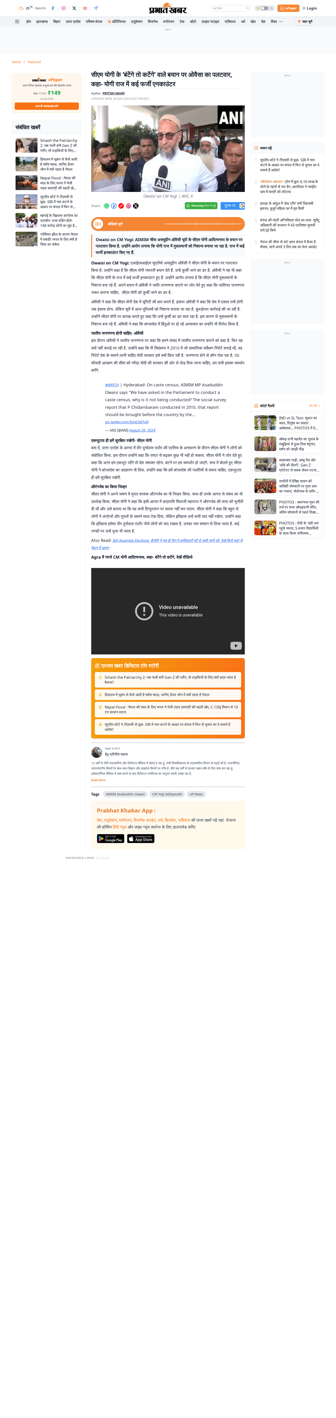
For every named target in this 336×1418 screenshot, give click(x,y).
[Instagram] (63, 8)
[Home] (168, 8)
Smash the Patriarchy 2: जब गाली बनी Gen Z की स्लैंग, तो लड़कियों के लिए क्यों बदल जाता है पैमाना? (170, 680)
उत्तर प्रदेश (73, 21)
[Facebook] (52, 8)
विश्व (274, 21)
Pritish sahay (114, 93)
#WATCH (112, 384)
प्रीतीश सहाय (119, 754)
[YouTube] (85, 8)
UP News (196, 794)
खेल (253, 21)
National (34, 62)
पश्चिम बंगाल (94, 21)
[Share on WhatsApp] (106, 206)
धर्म (243, 21)
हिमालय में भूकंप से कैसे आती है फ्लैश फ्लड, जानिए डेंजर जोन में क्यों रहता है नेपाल (157, 694)
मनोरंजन (168, 21)
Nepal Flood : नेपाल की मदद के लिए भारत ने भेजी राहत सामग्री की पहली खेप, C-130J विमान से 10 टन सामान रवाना (171, 710)
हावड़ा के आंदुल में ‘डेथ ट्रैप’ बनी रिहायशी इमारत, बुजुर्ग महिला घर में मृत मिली (286, 206)
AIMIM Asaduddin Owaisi (125, 794)
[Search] (247, 8)
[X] (74, 8)
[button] (168, 148)
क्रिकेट (170, 820)
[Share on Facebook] (114, 206)
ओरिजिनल (119, 21)
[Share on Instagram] (128, 206)
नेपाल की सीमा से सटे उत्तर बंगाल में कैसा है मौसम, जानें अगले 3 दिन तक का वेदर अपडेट (288, 244)
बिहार (56, 21)
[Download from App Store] (141, 838)
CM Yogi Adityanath (167, 794)
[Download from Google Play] (110, 838)
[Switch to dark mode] (265, 8)
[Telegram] (95, 8)
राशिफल (230, 21)
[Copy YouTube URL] (121, 206)
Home (16, 62)
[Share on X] (136, 206)
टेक (182, 21)
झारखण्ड (42, 21)
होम (28, 21)
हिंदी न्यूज (120, 827)
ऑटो (193, 21)
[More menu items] (281, 21)
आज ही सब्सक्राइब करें (46, 106)
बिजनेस (153, 21)
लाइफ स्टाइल (210, 21)
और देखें (313, 406)
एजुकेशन (136, 21)
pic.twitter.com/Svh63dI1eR (126, 422)
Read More (98, 780)
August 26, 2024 (142, 430)
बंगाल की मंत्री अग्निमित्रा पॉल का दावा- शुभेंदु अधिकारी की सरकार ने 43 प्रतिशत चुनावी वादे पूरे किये (289, 225)
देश (263, 21)
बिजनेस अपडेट (145, 820)
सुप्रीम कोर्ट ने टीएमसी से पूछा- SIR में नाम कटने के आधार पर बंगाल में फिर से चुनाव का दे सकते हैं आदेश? (167, 727)
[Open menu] (17, 21)
